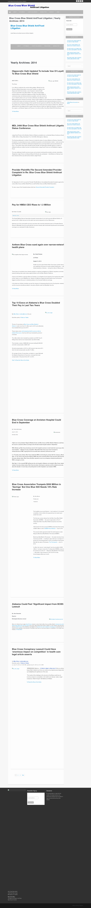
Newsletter (43, 12)
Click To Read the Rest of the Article (20, 360)
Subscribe (68, 20)
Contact (51, 12)
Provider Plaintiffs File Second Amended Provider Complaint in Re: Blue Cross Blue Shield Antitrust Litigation (37, 172)
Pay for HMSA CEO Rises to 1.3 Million (31, 204)
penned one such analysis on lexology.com (46, 626)
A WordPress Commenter (72, 102)
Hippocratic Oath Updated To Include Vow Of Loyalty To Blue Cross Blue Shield (38, 72)
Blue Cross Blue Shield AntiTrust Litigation (27, 27)
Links (58, 12)
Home (68, 103)
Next (23, 775)
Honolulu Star (16, 215)
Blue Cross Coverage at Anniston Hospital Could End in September (36, 421)
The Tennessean (53, 542)
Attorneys (22, 12)
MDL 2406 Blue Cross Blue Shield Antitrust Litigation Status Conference (38, 127)
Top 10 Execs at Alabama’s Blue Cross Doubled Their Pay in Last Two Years (36, 304)
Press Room (47, 46)
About (15, 12)
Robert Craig (18, 626)
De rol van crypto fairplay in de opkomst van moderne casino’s (73, 45)
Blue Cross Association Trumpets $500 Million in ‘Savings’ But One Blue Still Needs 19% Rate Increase (36, 487)
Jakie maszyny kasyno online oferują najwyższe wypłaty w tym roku (74, 53)
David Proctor (29, 624)
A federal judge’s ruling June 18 (48, 668)
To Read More (15, 111)
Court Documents (33, 12)
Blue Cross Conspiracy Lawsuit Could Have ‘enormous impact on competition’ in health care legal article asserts (36, 652)
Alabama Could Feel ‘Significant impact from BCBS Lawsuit (37, 605)
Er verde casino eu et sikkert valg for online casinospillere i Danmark (74, 49)
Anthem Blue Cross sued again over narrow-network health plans (38, 246)
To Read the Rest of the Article (34, 682)
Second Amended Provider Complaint (45, 187)
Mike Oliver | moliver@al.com (21, 314)
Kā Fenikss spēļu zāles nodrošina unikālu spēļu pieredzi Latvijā (74, 58)
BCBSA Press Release (50, 528)
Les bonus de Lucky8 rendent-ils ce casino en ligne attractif (74, 41)
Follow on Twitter (25, 317)
